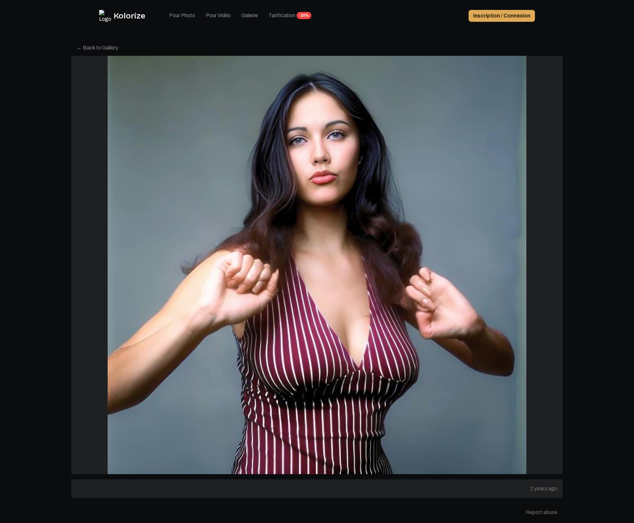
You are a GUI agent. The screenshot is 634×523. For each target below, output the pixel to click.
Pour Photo (182, 15)
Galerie (249, 15)
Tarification (281, 15)
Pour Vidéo (218, 15)
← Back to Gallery (97, 48)
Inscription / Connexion (501, 15)
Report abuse (541, 512)
